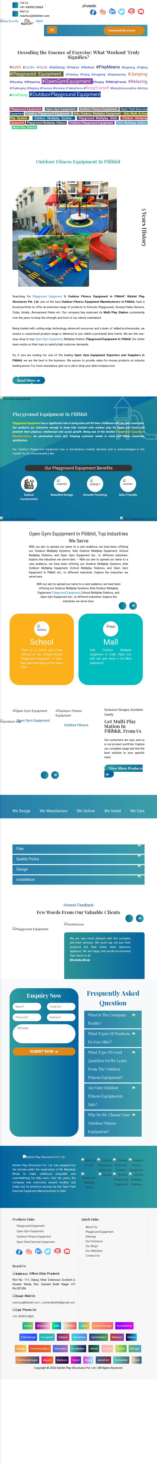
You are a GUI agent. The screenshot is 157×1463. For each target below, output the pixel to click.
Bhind (136, 1443)
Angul (88, 1443)
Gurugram (47, 1421)
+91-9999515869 (31, 7)
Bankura (62, 1443)
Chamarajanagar (27, 1443)
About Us (91, 1310)
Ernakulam (78, 1432)
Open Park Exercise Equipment (76, 810)
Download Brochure (122, 30)
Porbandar (121, 1443)
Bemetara (79, 1421)
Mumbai (70, 1409)
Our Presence (94, 1325)
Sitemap (91, 1320)
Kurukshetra (124, 1409)
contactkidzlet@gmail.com (58, 1386)
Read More (26, 464)
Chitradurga (28, 1421)
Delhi (57, 1409)
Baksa (131, 1421)
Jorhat (121, 1432)
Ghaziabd (42, 1409)
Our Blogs (92, 1329)
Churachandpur (39, 1432)
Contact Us (93, 1339)
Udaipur (63, 1421)
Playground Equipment (47, 380)
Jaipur (84, 1409)
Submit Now (42, 1135)
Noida (27, 1409)
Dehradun (60, 1432)
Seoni (75, 1443)
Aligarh (47, 1443)
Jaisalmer (103, 1443)
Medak (20, 1432)
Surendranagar (102, 1409)
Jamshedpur (98, 1421)
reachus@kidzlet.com (34, 16)
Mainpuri (117, 1421)
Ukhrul (94, 1432)
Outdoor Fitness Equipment (33, 810)
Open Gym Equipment (48, 423)
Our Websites (94, 1334)
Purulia (107, 1432)
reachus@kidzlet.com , (27, 1386)
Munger (135, 1432)
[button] (12, 63)
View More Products (126, 852)
